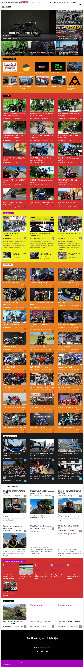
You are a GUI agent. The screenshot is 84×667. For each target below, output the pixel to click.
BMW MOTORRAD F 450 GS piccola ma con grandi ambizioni (14, 115)
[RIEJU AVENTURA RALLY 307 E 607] (70, 274)
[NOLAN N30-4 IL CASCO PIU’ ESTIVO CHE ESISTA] (70, 505)
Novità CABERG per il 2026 (11, 282)
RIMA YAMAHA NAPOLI (8, 86)
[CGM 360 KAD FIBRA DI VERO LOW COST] (70, 540)
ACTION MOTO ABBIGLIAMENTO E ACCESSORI (72, 88)
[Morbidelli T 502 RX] (70, 338)
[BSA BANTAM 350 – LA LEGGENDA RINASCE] (14, 149)
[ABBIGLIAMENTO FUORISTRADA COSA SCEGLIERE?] (34, 255)
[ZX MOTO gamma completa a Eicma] (14, 399)
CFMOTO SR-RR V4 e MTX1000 (12, 325)
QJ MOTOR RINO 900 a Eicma (39, 367)
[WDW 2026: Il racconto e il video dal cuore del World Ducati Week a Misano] (69, 34)
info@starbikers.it (46, 647)
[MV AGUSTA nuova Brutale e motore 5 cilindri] (42, 294)
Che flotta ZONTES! (9, 367)
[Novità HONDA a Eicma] (42, 399)
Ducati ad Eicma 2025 (64, 387)
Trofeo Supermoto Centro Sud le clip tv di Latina (57, 575)
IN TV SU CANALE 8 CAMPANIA (65, 2)
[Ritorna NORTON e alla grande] (70, 316)
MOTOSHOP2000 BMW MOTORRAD (25, 87)
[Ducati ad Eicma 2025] (70, 379)
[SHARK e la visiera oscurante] (42, 274)
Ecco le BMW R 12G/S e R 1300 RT (41, 476)
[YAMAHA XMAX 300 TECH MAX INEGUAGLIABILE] (14, 194)
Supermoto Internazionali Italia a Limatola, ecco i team (41, 576)
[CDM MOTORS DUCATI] (42, 80)
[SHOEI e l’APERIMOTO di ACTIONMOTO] (14, 224)
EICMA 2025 (6, 7)
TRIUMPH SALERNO (56, 86)
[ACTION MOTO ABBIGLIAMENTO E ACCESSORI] (74, 80)
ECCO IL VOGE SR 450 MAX (38, 347)
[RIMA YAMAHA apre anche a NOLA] (70, 467)
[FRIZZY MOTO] (10, 67)
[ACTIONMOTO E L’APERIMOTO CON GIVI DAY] (70, 224)
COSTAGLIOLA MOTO (73, 73)
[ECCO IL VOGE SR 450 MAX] (42, 338)
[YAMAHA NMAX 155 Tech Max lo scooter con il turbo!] (42, 149)
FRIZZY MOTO (6, 73)
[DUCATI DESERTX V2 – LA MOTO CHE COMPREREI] (42, 127)
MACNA (21, 73)
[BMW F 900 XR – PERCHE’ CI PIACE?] (42, 194)
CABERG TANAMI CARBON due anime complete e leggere (42, 492)
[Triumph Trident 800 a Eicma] (70, 358)
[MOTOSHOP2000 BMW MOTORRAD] (26, 80)
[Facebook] (37, 652)
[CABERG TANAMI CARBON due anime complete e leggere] (42, 506)
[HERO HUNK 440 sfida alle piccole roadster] (70, 149)
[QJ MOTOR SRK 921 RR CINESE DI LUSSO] (70, 194)
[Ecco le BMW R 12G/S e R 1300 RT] (42, 467)
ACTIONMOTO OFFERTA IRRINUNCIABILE (19, 254)
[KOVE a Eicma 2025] (14, 379)
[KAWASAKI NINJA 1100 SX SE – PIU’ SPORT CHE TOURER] (42, 105)
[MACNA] (26, 67)
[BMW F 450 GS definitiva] (42, 419)
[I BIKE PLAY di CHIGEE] (70, 294)
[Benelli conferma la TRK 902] (70, 419)
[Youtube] (47, 652)
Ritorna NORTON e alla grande (67, 325)
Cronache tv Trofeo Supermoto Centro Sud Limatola (73, 576)
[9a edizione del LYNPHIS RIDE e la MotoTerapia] (70, 445)
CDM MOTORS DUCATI (41, 86)
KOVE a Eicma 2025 (9, 387)
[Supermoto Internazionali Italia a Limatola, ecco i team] (42, 569)
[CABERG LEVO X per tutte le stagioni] (42, 538)
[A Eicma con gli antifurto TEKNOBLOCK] (14, 294)
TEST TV (41, 2)
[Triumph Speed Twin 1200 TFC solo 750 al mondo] (28, 26)
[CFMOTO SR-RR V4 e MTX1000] (14, 316)
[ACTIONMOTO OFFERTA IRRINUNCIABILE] (7, 255)
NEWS (34, 2)
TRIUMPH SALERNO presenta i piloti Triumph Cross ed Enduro (41, 455)
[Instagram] (42, 652)
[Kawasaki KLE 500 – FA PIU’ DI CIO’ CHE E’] (14, 172)
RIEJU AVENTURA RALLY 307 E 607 (68, 282)
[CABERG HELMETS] (42, 67)
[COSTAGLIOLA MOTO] (74, 67)
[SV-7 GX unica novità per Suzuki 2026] (42, 379)
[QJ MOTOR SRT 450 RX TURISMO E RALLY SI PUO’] (70, 127)
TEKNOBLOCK (55, 73)
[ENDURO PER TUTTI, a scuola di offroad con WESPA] (14, 612)
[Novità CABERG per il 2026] (14, 274)
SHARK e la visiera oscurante (39, 282)
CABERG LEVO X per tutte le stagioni (41, 526)
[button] (80, 4)
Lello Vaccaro (7, 38)
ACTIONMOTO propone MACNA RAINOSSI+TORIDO (40, 235)
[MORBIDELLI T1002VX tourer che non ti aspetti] (42, 172)
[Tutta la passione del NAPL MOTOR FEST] (14, 467)
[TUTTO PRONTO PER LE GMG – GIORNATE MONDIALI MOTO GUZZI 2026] (69, 18)
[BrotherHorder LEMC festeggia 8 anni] (42, 49)
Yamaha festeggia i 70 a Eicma (67, 407)
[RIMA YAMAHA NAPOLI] (10, 80)
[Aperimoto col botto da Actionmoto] (62, 255)
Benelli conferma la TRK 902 (66, 427)
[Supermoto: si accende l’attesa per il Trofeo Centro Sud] (10, 586)
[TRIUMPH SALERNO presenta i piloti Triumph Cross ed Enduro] (42, 445)
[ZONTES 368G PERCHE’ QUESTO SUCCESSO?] (14, 445)
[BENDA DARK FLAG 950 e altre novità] (14, 338)
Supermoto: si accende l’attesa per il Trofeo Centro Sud (9, 593)
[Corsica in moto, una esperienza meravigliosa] (42, 612)
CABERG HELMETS (40, 73)
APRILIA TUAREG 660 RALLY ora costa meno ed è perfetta (13, 137)
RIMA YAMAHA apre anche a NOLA (69, 476)
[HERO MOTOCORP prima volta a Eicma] (42, 316)
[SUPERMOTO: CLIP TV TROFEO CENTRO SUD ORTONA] (26, 569)
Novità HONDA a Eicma (37, 407)
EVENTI (49, 2)
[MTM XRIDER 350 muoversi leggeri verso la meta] (70, 105)
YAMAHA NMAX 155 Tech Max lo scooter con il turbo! (40, 159)
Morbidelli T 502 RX (64, 347)
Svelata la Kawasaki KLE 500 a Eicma (14, 427)
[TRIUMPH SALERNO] (58, 80)
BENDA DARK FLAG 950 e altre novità (14, 347)
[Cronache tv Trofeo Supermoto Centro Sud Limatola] (74, 569)
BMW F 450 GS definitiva (38, 427)
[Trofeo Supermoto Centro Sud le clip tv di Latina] (58, 569)
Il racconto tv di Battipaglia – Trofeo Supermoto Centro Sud (8, 576)
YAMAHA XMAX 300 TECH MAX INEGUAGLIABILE (13, 203)
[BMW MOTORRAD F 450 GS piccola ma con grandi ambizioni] (14, 49)
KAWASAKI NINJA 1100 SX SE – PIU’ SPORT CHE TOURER (41, 115)
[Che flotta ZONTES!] (14, 358)
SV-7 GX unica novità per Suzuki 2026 (42, 387)
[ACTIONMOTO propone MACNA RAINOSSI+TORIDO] (42, 224)
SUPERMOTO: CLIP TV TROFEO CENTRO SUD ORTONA (25, 576)
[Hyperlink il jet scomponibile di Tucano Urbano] (14, 540)
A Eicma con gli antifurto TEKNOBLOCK (10, 304)
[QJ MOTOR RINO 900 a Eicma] (42, 358)
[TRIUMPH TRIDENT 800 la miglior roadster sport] (70, 172)
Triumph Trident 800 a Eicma (66, 367)
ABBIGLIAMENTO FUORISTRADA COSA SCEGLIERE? (45, 254)
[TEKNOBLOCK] (58, 67)
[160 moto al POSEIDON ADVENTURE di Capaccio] (70, 612)
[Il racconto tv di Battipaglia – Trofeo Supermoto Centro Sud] (10, 569)
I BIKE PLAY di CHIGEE (64, 303)
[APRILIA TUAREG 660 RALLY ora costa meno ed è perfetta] (14, 127)
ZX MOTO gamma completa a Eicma (14, 407)
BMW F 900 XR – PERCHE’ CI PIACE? (41, 202)
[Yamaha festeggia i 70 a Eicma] (70, 399)
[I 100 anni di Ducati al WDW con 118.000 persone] (69, 49)
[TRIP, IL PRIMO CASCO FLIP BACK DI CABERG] (14, 505)
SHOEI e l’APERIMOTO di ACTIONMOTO (10, 235)
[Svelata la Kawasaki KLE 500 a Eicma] (14, 419)
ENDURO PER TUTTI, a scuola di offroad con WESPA (12, 623)
